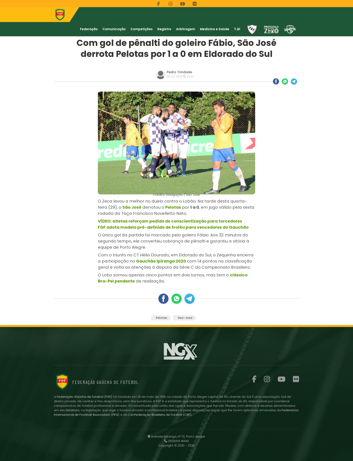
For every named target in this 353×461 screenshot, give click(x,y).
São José (131, 207)
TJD (237, 29)
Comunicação (114, 29)
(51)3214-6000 (178, 441)
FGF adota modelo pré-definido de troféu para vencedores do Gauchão (173, 227)
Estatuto (72, 410)
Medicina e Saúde (214, 29)
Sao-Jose (185, 318)
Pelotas (173, 207)
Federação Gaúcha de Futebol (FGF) (85, 397)
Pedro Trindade (179, 72)
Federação (89, 29)
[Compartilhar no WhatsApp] (285, 81)
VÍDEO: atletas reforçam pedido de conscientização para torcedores (170, 221)
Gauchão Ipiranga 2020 (161, 261)
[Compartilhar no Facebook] (276, 81)
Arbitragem (185, 29)
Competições (142, 29)
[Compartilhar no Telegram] (294, 81)
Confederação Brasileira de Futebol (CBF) (160, 414)
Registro (164, 29)
